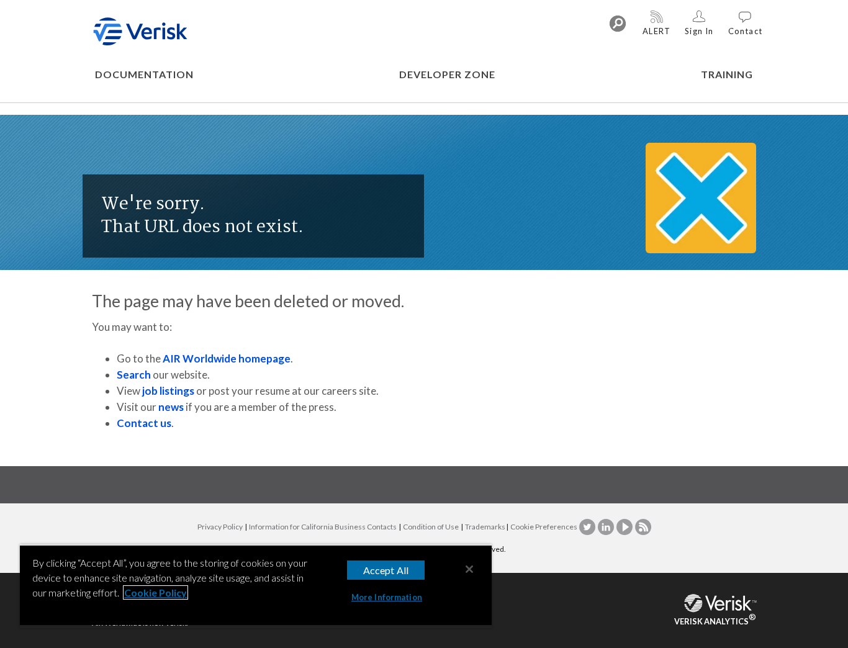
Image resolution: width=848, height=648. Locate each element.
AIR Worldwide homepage (227, 358)
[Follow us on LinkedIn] (606, 526)
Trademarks (485, 526)
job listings (168, 390)
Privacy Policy (220, 526)
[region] (256, 586)
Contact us (144, 423)
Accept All (386, 570)
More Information (386, 597)
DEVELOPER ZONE (447, 74)
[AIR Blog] (643, 526)
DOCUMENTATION (144, 74)
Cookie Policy (155, 592)
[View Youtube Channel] (625, 526)
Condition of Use (431, 526)
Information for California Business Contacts (323, 526)
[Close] (469, 569)
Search (134, 374)
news (171, 406)
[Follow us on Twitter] (588, 526)
